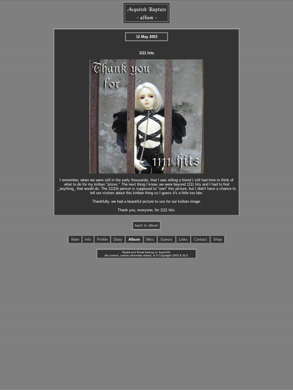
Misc (150, 239)
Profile (102, 239)
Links (183, 239)
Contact (200, 239)
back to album (146, 225)
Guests (167, 239)
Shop (217, 239)
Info (88, 239)
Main (75, 239)
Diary (118, 239)
